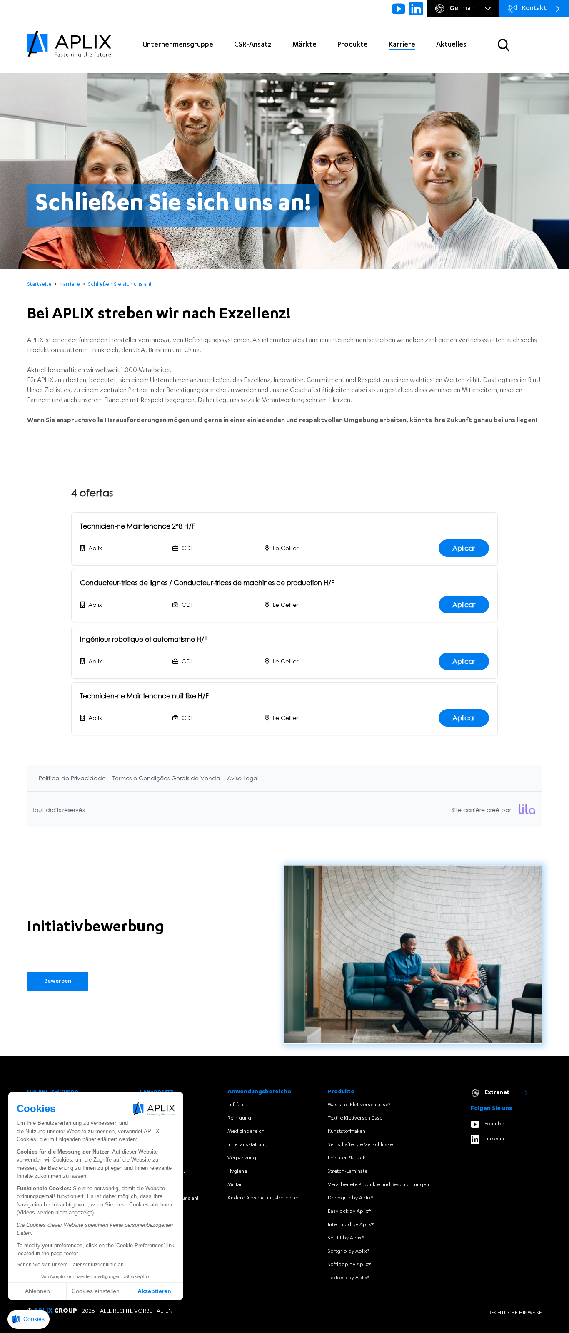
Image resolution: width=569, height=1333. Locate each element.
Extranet (496, 1093)
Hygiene (237, 1171)
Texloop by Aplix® (348, 1278)
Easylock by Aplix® (349, 1211)
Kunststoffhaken (346, 1131)
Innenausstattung (247, 1145)
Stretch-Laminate (347, 1171)
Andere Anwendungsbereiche (262, 1198)
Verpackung (241, 1158)
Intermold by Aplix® (351, 1225)
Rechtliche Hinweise (515, 1313)
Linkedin (494, 1139)
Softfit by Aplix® (346, 1238)
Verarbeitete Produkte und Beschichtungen (378, 1185)
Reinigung (239, 1118)
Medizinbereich (246, 1131)
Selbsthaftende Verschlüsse (360, 1145)
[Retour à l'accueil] (69, 45)
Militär (234, 1185)
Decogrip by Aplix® (350, 1198)
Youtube (494, 1124)
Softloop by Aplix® (349, 1265)
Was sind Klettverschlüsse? (359, 1105)
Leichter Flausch (347, 1158)
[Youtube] (398, 8)
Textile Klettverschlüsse (355, 1118)
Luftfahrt (237, 1105)
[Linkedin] (416, 8)
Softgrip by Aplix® (348, 1251)
